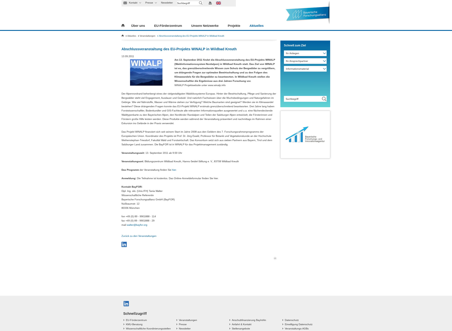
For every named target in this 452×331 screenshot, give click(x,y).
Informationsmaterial (297, 68)
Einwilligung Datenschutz (299, 324)
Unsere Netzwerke (205, 26)
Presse (183, 324)
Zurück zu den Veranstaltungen (138, 236)
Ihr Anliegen (292, 53)
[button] (124, 244)
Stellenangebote (241, 328)
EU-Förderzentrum (168, 26)
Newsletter (185, 328)
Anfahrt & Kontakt (241, 324)
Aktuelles (256, 26)
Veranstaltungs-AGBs (297, 328)
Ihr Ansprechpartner (297, 61)
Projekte (234, 26)
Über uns (138, 26)
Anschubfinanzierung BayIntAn (249, 320)
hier (174, 169)
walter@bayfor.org (137, 224)
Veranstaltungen (147, 36)
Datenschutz (292, 320)
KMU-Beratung (134, 324)
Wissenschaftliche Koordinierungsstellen (148, 328)
